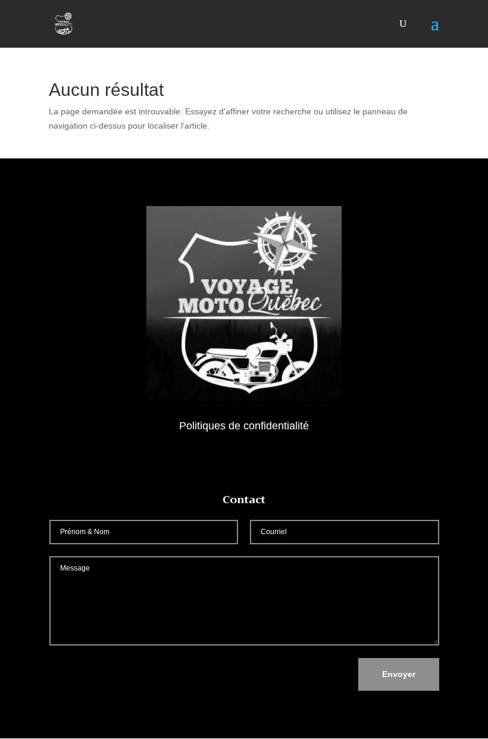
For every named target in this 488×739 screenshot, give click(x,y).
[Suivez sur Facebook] (244, 460)
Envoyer (398, 674)
